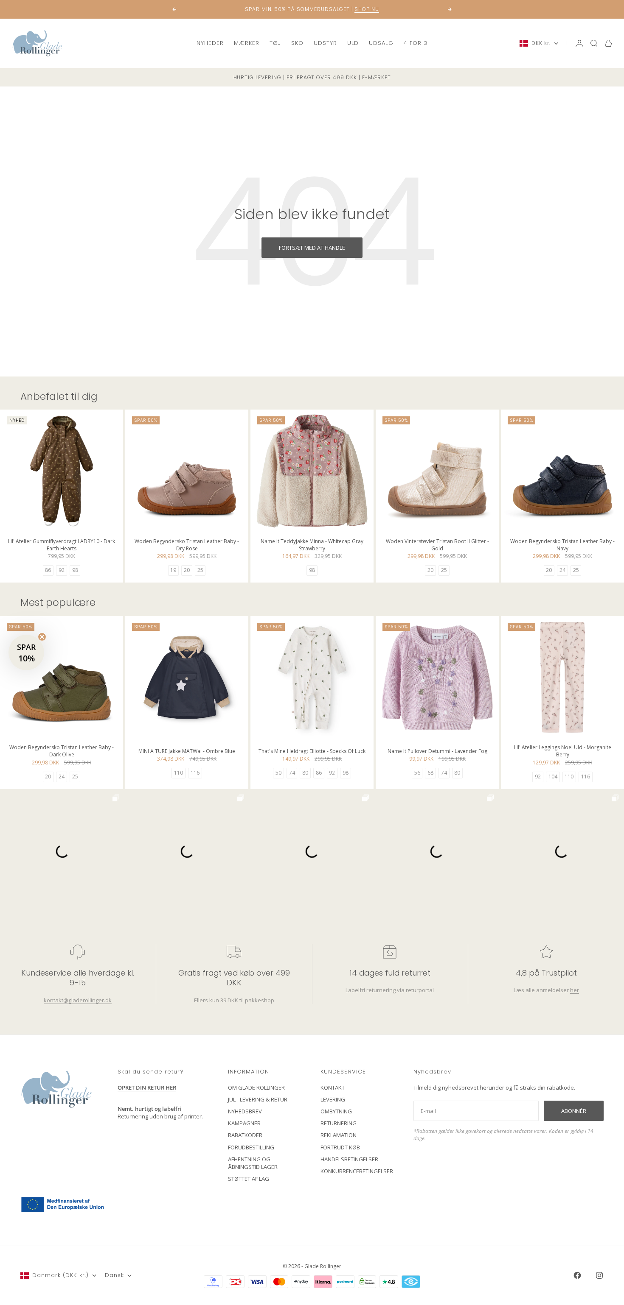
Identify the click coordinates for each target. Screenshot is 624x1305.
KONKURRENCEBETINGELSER (356, 1171)
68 (430, 772)
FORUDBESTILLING (251, 1147)
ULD (353, 43)
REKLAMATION (338, 1135)
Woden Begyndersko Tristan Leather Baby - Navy (562, 545)
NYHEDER (210, 43)
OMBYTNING (336, 1111)
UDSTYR (325, 43)
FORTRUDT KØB (340, 1147)
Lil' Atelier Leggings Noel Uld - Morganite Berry (562, 752)
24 (562, 570)
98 (75, 570)
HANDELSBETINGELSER (349, 1159)
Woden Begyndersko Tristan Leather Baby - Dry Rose (187, 545)
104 (552, 776)
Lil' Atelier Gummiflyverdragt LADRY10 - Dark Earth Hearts (61, 545)
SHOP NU (366, 9)
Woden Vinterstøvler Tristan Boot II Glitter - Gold (437, 545)
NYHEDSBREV (245, 1111)
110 (178, 772)
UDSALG (381, 43)
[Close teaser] (42, 637)
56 (417, 772)
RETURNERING (338, 1123)
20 (187, 570)
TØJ (275, 43)
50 (278, 772)
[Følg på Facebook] (577, 1275)
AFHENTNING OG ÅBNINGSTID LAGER (253, 1163)
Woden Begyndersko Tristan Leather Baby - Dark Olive (61, 752)
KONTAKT (332, 1087)
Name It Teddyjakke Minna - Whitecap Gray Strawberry (312, 545)
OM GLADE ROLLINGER (256, 1087)
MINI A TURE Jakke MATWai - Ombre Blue (186, 752)
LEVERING (332, 1099)
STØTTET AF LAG (248, 1178)
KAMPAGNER (244, 1123)
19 (173, 570)
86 (48, 570)
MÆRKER (246, 43)
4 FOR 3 (415, 43)
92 (62, 570)
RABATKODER (245, 1135)
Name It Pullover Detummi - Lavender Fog (437, 752)
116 (195, 772)
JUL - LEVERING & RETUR (257, 1099)
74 (292, 772)
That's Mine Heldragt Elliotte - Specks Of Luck (312, 752)
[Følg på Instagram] (599, 1275)
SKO (297, 43)
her (574, 990)
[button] (26, 652)
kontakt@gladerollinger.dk (78, 1000)
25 (200, 570)
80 (305, 772)
